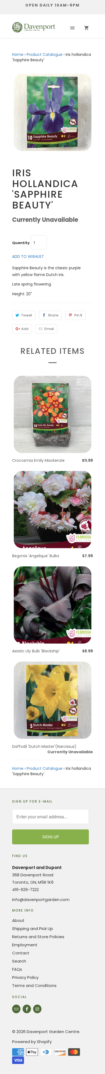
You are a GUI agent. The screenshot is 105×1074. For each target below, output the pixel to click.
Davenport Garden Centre (53, 1031)
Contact (20, 953)
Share (53, 315)
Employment (24, 945)
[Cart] (86, 28)
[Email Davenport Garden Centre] (16, 1009)
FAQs (17, 969)
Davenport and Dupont (37, 867)
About (18, 920)
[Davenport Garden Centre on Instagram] (37, 1009)
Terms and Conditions (34, 985)
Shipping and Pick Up (32, 928)
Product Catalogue (44, 54)
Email (49, 328)
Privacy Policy (25, 977)
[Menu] (72, 28)
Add (25, 328)
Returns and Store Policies (38, 937)
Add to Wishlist (28, 256)
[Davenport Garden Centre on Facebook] (27, 1009)
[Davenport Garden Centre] (33, 28)
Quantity (21, 243)
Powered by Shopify (32, 1041)
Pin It (78, 315)
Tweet (26, 315)
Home (17, 54)
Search (19, 961)
